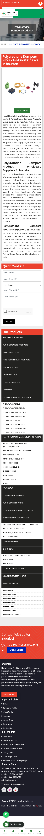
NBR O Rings (8, 564)
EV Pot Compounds (11, 382)
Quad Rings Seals (10, 541)
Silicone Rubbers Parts (13, 503)
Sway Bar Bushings (11, 455)
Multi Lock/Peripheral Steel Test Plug (17, 533)
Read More (9, 694)
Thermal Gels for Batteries (14, 424)
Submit (9, 321)
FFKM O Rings (8, 390)
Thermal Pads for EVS (11, 404)
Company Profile (9, 708)
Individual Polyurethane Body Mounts (18, 451)
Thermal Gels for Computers (14, 428)
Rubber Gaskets (9, 611)
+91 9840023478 (12, 2)
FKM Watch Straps (11, 367)
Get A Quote (22, 110)
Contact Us (7, 728)
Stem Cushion (8, 475)
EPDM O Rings (8, 560)
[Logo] (9, 13)
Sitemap (6, 716)
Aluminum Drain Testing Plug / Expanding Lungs (21, 525)
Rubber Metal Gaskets (12, 615)
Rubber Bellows (9, 594)
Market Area (7, 720)
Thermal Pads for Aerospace (14, 416)
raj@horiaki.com (8, 780)
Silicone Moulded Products (15, 345)
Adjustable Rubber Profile (14, 576)
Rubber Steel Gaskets (12, 352)
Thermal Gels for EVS (11, 420)
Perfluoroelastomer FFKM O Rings (16, 556)
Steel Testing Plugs (10, 537)
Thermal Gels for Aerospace (14, 432)
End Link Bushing (9, 471)
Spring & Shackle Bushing (13, 459)
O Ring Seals (8, 549)
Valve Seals (8, 488)
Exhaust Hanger (9, 479)
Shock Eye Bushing (10, 463)
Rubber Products (10, 583)
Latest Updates (8, 712)
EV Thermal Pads (10, 375)
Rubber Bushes (9, 602)
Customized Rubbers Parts (15, 495)
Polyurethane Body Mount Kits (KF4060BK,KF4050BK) (15, 445)
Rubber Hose (8, 590)
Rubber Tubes (8, 606)
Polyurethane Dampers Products (18, 510)
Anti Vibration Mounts (13, 337)
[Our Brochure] (40, 4)
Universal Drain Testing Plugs (16, 518)
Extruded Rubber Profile (13, 568)
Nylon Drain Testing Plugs (13, 529)
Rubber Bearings (9, 598)
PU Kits (5, 483)
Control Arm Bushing (12, 467)
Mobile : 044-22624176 (11, 777)
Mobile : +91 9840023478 (12, 774)
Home (3, 44)
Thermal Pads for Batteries (14, 408)
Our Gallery (7, 724)
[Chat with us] (6, 814)
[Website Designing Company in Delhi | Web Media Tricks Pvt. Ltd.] (39, 805)
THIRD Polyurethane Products (16, 360)
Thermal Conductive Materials (17, 397)
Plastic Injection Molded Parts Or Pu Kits (22, 437)
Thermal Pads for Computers (14, 412)
